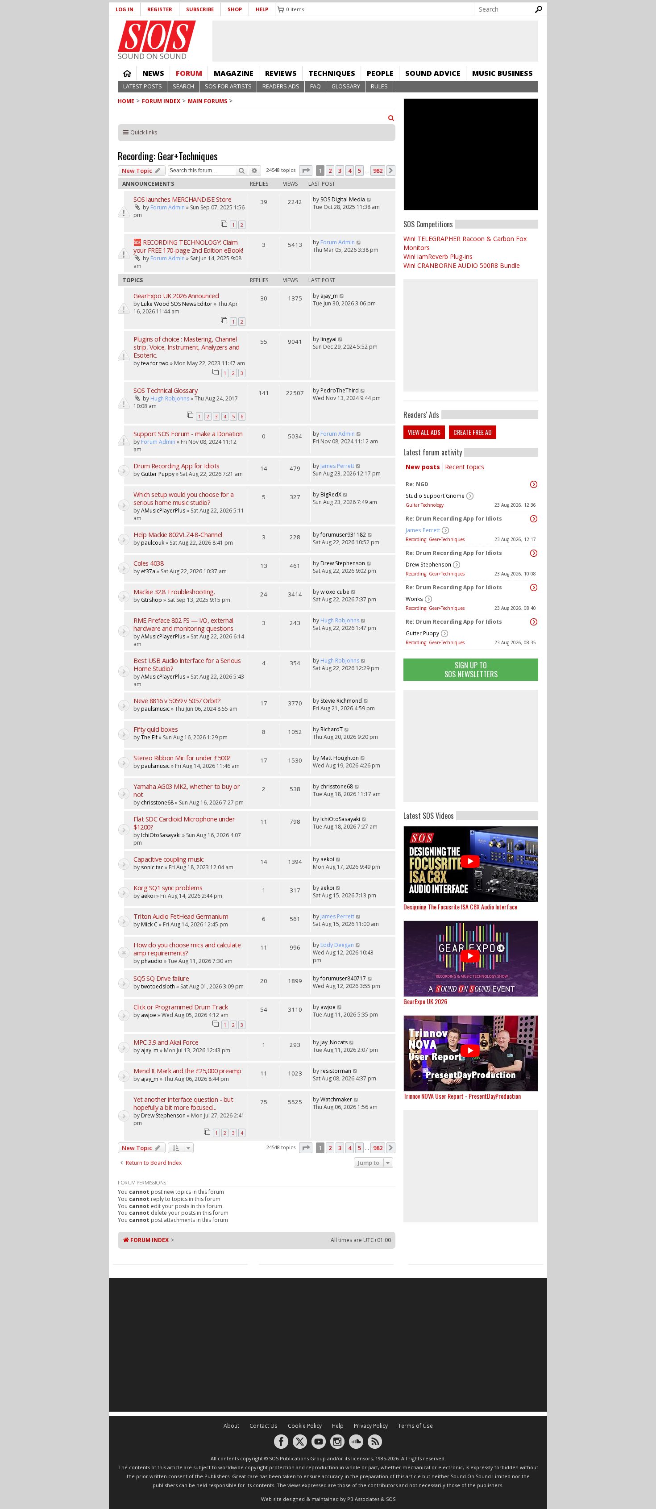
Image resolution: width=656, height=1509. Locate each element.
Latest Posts (142, 86)
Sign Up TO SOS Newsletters (471, 669)
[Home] (157, 36)
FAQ (315, 86)
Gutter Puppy (422, 633)
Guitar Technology (425, 505)
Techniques (331, 73)
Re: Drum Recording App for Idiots (454, 518)
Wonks (414, 599)
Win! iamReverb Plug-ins (438, 256)
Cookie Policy (305, 1426)
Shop (235, 9)
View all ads (424, 432)
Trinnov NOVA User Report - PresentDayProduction (462, 1095)
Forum (189, 73)
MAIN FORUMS (207, 101)
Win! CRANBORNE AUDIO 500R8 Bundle (461, 265)
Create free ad (472, 432)
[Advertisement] (471, 746)
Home (127, 73)
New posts (423, 467)
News (153, 73)
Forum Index (161, 101)
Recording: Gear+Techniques (435, 539)
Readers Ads (280, 86)
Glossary (346, 86)
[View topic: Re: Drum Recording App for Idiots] (534, 519)
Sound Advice (433, 73)
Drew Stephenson (428, 564)
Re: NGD (417, 484)
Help (262, 9)
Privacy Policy (371, 1426)
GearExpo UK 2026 (425, 1001)
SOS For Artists (228, 86)
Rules (379, 86)
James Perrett (423, 530)
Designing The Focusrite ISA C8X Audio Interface (460, 906)
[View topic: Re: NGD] (534, 484)
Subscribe (200, 9)
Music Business (502, 73)
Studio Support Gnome (435, 496)
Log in (124, 9)
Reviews (281, 73)
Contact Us (263, 1426)
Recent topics (464, 467)
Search (183, 86)
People (380, 73)
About (231, 1426)
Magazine (233, 73)
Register (159, 9)
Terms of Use (415, 1426)
